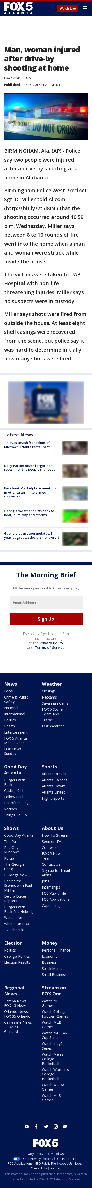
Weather (52, 684)
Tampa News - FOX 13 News (16, 1003)
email (65, 1126)
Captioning (51, 905)
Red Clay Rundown (12, 849)
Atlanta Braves (54, 773)
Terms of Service (49, 647)
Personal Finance (56, 950)
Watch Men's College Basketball (52, 1059)
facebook (36, 1126)
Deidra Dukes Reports (15, 898)
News (10, 684)
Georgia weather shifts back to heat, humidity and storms (29, 513)
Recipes (10, 808)
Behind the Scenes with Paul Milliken (18, 886)
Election (13, 943)
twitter (46, 1126)
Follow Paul (13, 796)
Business (49, 962)
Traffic (47, 720)
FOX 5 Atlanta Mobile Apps (15, 740)
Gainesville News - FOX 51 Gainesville (18, 1027)
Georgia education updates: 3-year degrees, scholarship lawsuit (31, 535)
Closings (49, 691)
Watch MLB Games (51, 1024)
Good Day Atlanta (15, 770)
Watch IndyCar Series (54, 1046)
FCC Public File (54, 893)
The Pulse (12, 841)
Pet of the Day (16, 802)
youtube (26, 1126)
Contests (49, 847)
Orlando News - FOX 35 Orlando (17, 1014)
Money (49, 943)
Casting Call (13, 790)
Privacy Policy (51, 643)
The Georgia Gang (14, 866)
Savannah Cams (55, 703)
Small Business (54, 974)
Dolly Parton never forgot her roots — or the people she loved (30, 467)
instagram (56, 1126)
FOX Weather (53, 726)
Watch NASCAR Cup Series (54, 1035)
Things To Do (15, 815)
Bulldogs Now (15, 875)
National (11, 707)
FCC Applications (56, 899)
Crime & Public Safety (16, 699)
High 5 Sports (53, 798)
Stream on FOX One (54, 991)
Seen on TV (51, 841)
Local (8, 691)
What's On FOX (16, 923)
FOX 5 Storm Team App (52, 711)
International (14, 713)
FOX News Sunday (12, 751)
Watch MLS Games (51, 1097)
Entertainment (16, 732)
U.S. (28, 78)
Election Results (17, 962)
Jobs (45, 881)
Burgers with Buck (14, 782)
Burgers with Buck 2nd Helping (18, 909)
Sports (49, 767)
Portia (9, 858)
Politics (10, 720)
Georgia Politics (17, 956)
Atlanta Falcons (54, 780)
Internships (51, 887)
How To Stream (55, 835)
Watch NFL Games (51, 1003)
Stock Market (53, 968)
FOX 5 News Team (52, 856)
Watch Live (68, 8)
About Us (52, 828)
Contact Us (51, 864)
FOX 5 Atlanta (14, 78)
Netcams (49, 697)
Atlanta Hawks (54, 786)
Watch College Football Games (55, 1014)
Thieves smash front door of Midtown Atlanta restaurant (27, 444)
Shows (11, 828)
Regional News (14, 991)
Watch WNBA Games (53, 1087)
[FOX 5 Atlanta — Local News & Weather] (19, 8)
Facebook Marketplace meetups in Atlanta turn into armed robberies (30, 492)
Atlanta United (53, 792)
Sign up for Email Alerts (56, 872)
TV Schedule (14, 929)
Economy (49, 956)
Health (9, 726)
